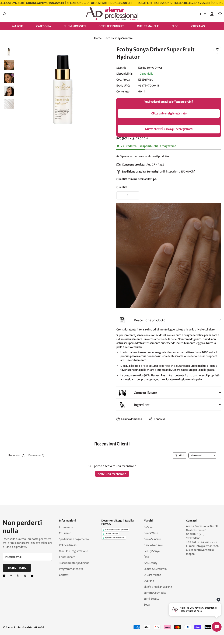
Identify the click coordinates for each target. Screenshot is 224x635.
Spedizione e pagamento (74, 539)
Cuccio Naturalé (153, 545)
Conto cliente (67, 557)
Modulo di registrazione (73, 551)
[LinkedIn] (25, 575)
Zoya (147, 604)
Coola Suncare (152, 539)
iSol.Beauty (150, 563)
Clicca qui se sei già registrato (169, 113)
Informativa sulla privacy (116, 529)
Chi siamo (65, 533)
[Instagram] (11, 575)
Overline (149, 580)
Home (98, 38)
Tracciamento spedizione (74, 563)
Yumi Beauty (151, 598)
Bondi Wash (151, 533)
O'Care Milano (152, 575)
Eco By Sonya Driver (150, 67)
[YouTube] (32, 575)
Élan (146, 557)
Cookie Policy (111, 533)
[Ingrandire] (100, 53)
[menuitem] (21, 26)
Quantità (121, 187)
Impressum (66, 527)
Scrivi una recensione (112, 474)
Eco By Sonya (152, 551)
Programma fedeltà (71, 569)
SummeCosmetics (155, 592)
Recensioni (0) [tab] (17, 455)
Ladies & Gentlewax (155, 569)
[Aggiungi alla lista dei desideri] (217, 50)
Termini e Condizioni (114, 537)
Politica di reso (67, 545)
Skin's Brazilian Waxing (158, 586)
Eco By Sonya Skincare (119, 38)
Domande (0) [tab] (36, 455)
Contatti (64, 575)
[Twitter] (18, 575)
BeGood (148, 527)
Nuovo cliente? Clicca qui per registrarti (168, 129)
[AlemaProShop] (112, 14)
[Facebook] (4, 575)
